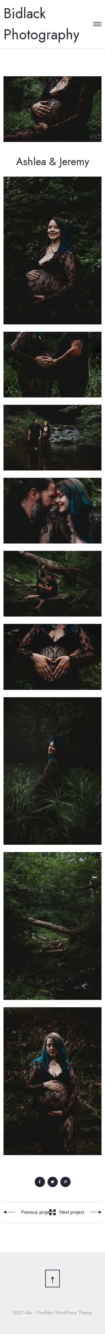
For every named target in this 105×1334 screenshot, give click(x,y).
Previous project (37, 1212)
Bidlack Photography (41, 24)
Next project (71, 1212)
